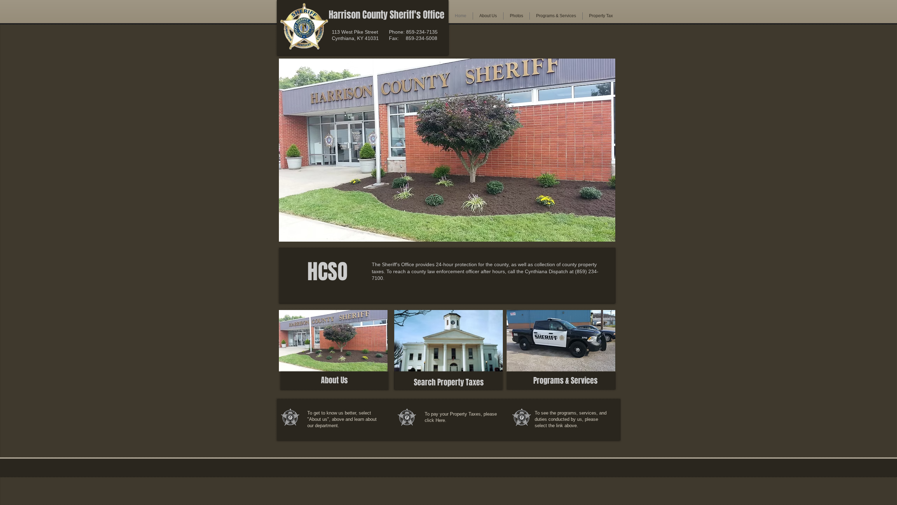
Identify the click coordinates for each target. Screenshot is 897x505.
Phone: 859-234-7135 (413, 32)
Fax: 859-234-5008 (413, 38)
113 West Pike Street (355, 32)
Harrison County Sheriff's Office (386, 15)
